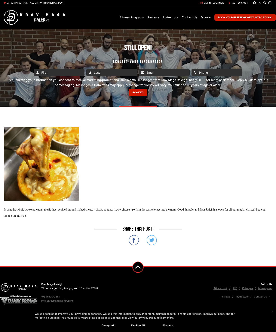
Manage (168, 325)
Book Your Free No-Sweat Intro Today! (245, 17)
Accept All (108, 325)
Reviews (153, 17)
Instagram (266, 288)
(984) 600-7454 (239, 2)
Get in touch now (213, 2)
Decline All (138, 325)
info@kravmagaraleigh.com (57, 300)
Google (248, 288)
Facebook (221, 288)
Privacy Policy (147, 317)
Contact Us (189, 17)
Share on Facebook (134, 240)
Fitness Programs (132, 17)
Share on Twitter (151, 240)
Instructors (170, 17)
